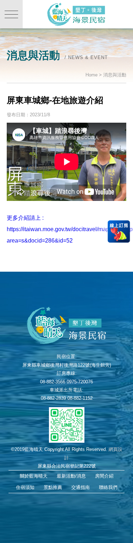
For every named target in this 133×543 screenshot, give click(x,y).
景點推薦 (53, 487)
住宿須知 (25, 487)
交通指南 (80, 487)
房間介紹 (104, 476)
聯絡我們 (108, 487)
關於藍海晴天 (34, 476)
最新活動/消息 (71, 476)
